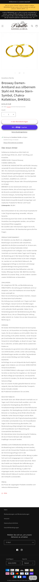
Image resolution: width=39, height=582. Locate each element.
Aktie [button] (5, 493)
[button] (2, 26)
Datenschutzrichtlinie (11, 523)
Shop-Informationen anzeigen (13, 142)
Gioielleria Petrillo (16, 580)
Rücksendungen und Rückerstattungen (16, 514)
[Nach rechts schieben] (24, 73)
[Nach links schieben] (15, 73)
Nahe (5, 510)
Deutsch (26, 563)
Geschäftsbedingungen (11, 527)
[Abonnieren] (32, 542)
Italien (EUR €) (12, 563)
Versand (9, 106)
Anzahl (3, 110)
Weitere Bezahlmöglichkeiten (19, 132)
